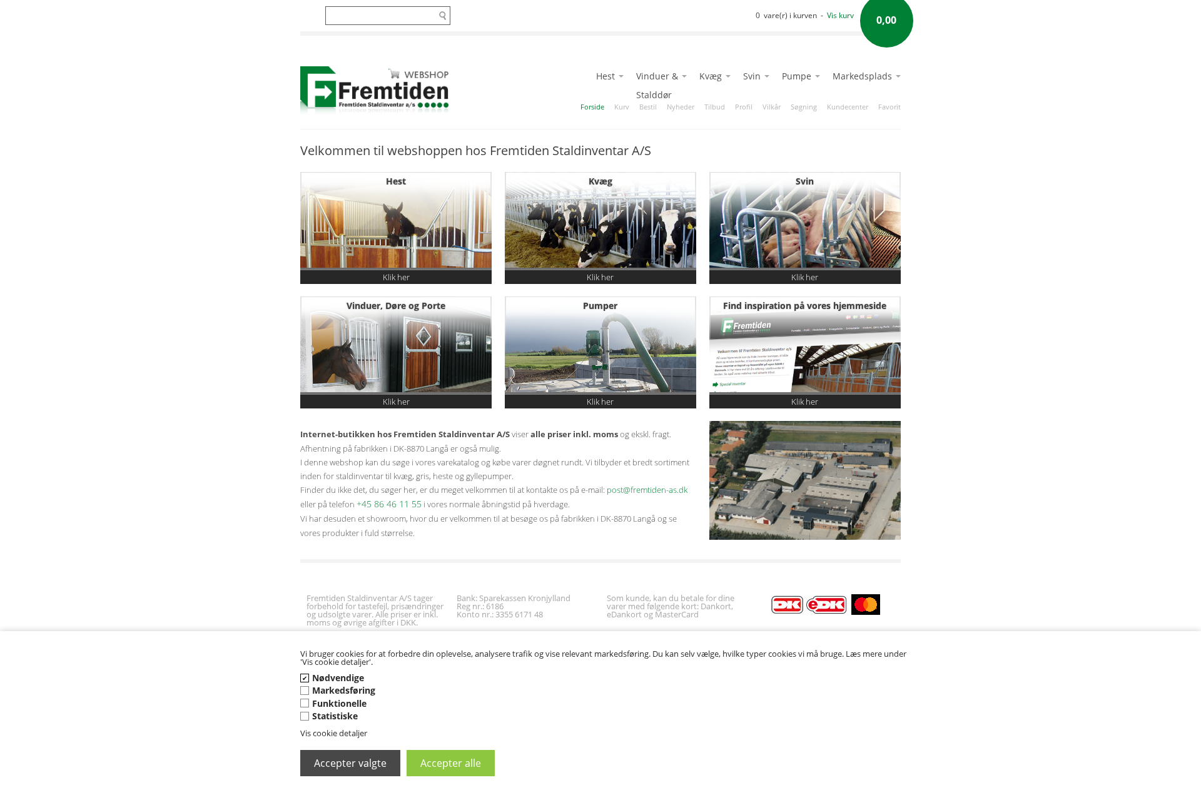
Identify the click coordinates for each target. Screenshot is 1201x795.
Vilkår (772, 106)
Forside (592, 106)
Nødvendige (338, 678)
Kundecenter (847, 106)
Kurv (621, 106)
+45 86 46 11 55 (389, 504)
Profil (744, 106)
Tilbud (714, 106)
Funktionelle (339, 703)
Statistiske (335, 716)
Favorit (889, 106)
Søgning (804, 106)
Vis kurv (840, 15)
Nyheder (680, 106)
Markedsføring (343, 690)
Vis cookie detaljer (333, 733)
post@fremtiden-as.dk (647, 489)
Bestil (648, 106)
